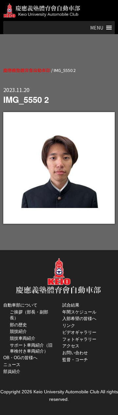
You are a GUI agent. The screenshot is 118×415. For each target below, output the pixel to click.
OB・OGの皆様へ (20, 357)
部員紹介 (11, 371)
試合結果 (70, 305)
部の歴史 (18, 324)
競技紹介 (18, 331)
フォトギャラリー (79, 339)
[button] (96, 27)
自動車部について (20, 305)
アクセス (70, 345)
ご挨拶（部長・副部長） (29, 315)
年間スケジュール (79, 312)
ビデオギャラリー (79, 332)
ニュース (11, 364)
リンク (68, 325)
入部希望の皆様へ (79, 318)
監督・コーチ (75, 359)
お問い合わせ (75, 352)
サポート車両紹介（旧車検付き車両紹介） (31, 348)
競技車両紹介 (22, 338)
